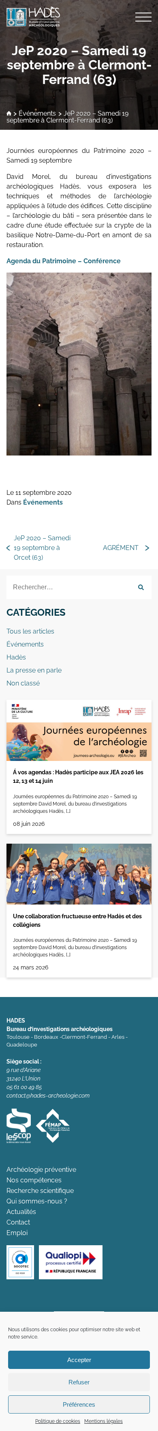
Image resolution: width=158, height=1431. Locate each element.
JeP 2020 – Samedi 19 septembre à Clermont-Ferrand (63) (79, 64)
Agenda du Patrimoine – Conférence (63, 261)
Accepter (79, 1359)
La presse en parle (34, 670)
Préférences (79, 1404)
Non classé (23, 683)
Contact (18, 1222)
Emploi (17, 1233)
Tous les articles (30, 631)
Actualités (21, 1212)
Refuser (79, 1382)
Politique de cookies (57, 1421)
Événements (37, 113)
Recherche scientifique (40, 1191)
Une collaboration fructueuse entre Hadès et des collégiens (77, 920)
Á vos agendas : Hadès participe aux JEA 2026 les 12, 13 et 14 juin (78, 776)
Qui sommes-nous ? (36, 1201)
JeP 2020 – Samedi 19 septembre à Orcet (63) (42, 547)
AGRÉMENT (121, 548)
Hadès (16, 657)
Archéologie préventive (41, 1169)
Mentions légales (103, 1421)
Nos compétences (34, 1180)
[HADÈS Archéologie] (79, 16)
